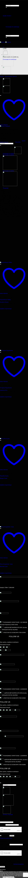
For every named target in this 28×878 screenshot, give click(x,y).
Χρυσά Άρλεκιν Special (11, 76)
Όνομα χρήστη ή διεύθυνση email (9, 820)
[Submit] (6, 7)
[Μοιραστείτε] (3, 869)
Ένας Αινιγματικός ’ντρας (6, 564)
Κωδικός (2, 824)
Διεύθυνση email (4, 844)
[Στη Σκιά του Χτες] (6, 85)
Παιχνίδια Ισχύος (4, 476)
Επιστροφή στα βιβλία (8, 153)
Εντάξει (4, 877)
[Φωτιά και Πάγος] (6, 92)
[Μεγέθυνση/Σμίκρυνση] (0, 869)
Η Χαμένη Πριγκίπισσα (6, 387)
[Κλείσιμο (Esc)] (4, 869)
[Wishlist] (0, 95)
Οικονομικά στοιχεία (5, 644)
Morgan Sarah (3, 478)
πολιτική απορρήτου (18, 864)
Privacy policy (10, 877)
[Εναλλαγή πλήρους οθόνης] (2, 869)
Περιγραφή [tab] (5, 188)
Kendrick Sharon (4, 302)
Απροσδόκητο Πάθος (5, 299)
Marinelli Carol (3, 566)
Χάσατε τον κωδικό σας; (6, 838)
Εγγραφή (2, 866)
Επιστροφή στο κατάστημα (12, 26)
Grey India (17, 142)
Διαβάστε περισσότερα (5, 308)
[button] (7, 15)
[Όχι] (14, 877)
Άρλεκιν (2, 76)
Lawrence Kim (3, 390)
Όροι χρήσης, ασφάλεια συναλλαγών (9, 642)
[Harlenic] (5, 42)
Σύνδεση (12, 835)
